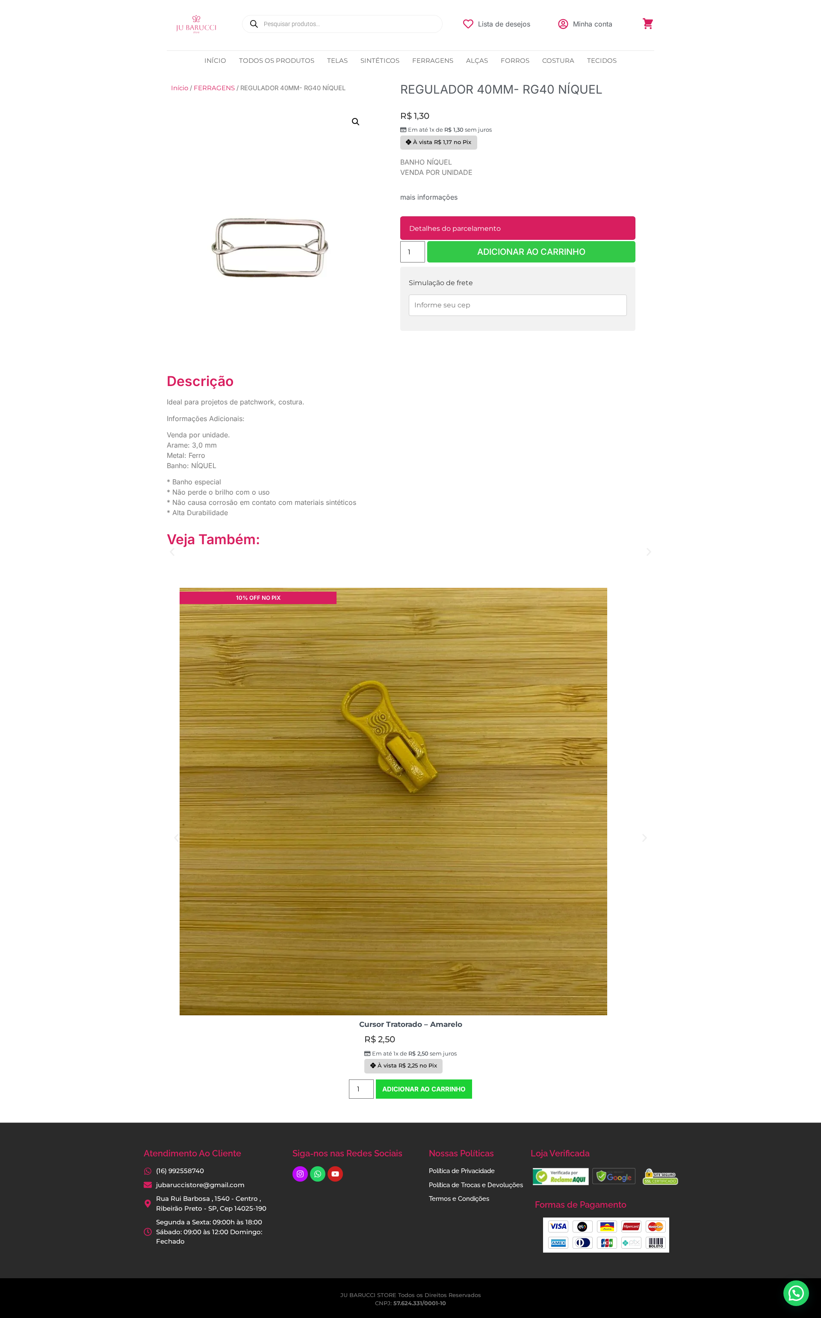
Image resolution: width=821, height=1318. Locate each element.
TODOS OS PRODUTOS (276, 60)
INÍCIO (215, 60)
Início (179, 88)
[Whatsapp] (317, 1174)
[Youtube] (335, 1174)
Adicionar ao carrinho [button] (424, 1089)
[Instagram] (300, 1174)
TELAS (337, 60)
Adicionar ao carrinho (531, 252)
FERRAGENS (432, 60)
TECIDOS (602, 60)
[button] (355, 122)
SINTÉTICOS (379, 60)
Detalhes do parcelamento (455, 228)
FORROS (515, 60)
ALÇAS (477, 60)
